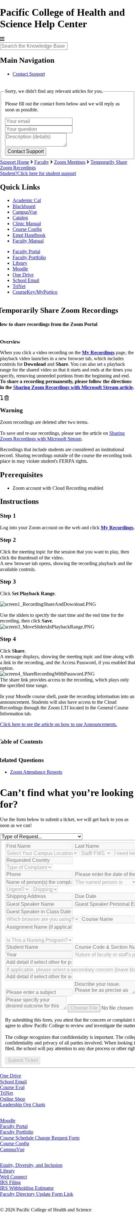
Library (20, 263)
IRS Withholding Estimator (27, 1188)
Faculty (41, 162)
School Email (26, 280)
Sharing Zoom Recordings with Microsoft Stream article (73, 387)
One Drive (23, 274)
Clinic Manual (27, 223)
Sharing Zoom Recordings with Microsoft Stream (62, 435)
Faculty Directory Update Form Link (36, 1194)
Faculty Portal (26, 251)
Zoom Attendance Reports (36, 772)
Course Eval (12, 1087)
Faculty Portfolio (29, 257)
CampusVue (25, 212)
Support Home (14, 162)
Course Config (27, 229)
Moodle (20, 268)
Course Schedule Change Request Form (39, 1138)
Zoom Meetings (69, 162)
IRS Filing (10, 1182)
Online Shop (12, 1099)
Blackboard (24, 206)
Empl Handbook (29, 235)
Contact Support (29, 74)
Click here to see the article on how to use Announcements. (58, 724)
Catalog (20, 217)
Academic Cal (27, 200)
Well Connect (13, 1176)
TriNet (19, 286)
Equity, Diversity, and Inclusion (31, 1165)
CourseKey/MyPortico (35, 292)
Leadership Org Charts (22, 1104)
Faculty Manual (28, 240)
